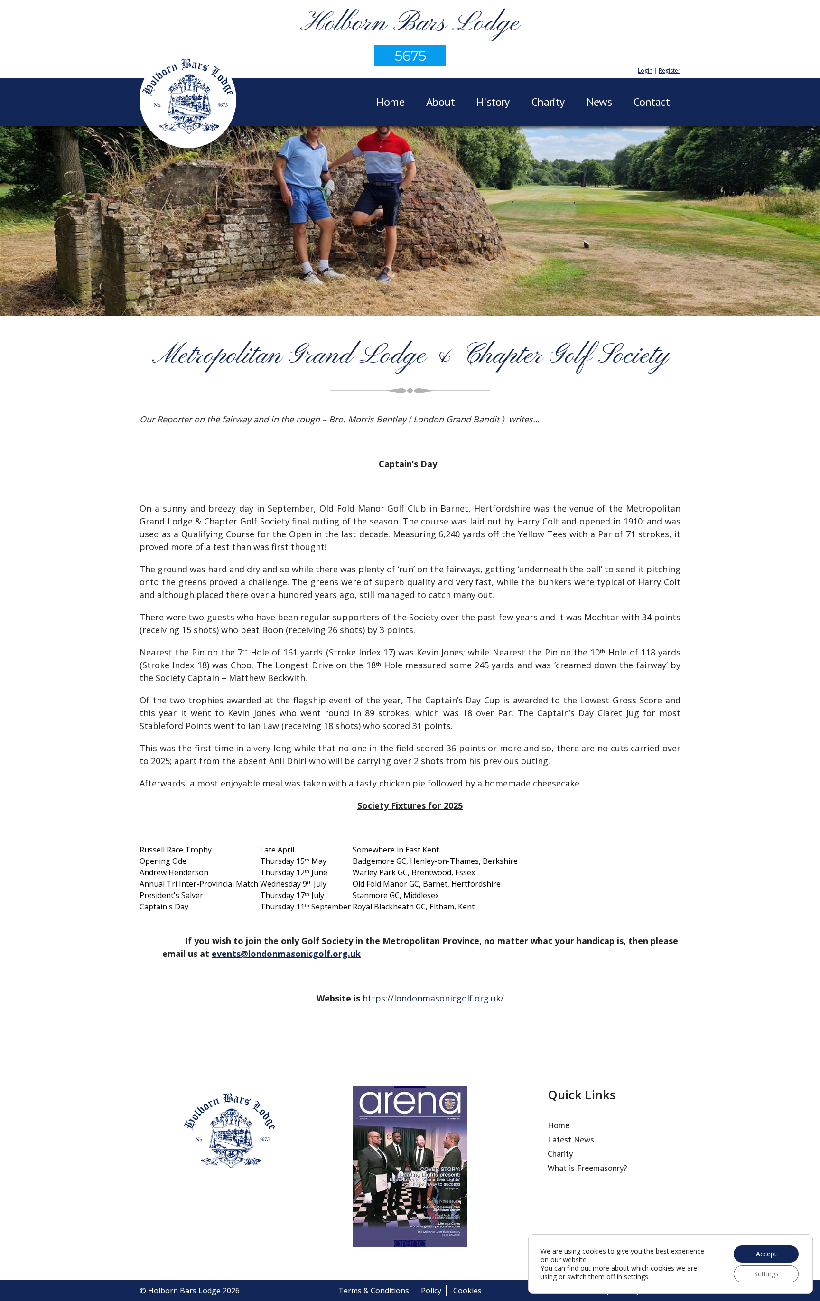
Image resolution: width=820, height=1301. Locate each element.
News (599, 101)
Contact (652, 101)
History (493, 101)
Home (390, 101)
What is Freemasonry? (587, 1167)
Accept (766, 1253)
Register (669, 70)
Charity (548, 101)
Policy (431, 1290)
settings (636, 1277)
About (440, 101)
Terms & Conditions (373, 1290)
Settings (766, 1273)
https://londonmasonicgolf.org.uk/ (433, 998)
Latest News (571, 1139)
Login (645, 70)
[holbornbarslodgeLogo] (188, 101)
